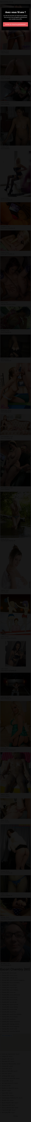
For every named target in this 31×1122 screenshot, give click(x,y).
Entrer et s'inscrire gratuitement (15, 24)
